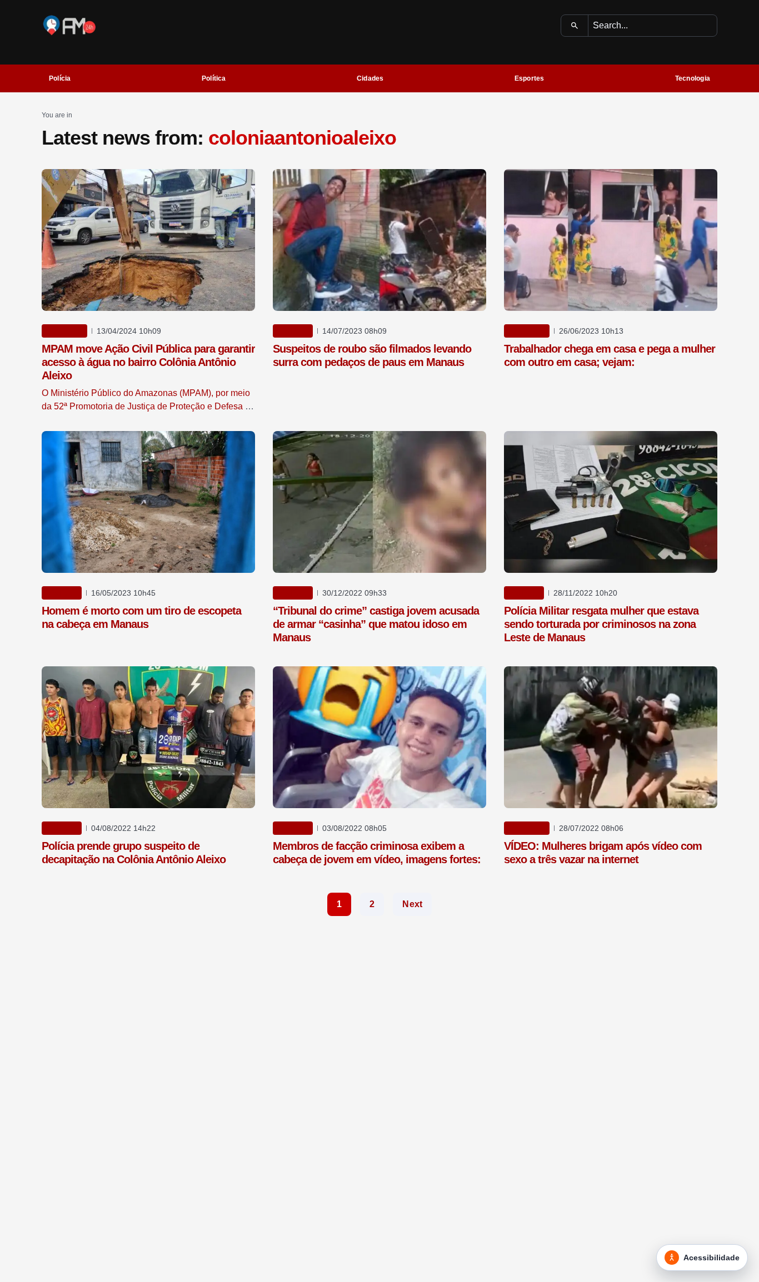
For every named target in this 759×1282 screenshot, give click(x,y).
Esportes (530, 78)
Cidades (370, 78)
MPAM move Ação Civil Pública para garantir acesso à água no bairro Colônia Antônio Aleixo (148, 362)
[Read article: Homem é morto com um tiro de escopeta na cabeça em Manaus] (148, 502)
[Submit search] (574, 25)
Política (214, 78)
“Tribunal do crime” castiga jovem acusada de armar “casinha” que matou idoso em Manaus (376, 624)
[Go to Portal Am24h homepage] (69, 25)
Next (412, 904)
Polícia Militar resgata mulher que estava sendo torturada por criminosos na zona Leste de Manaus (601, 624)
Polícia (60, 78)
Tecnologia (692, 78)
